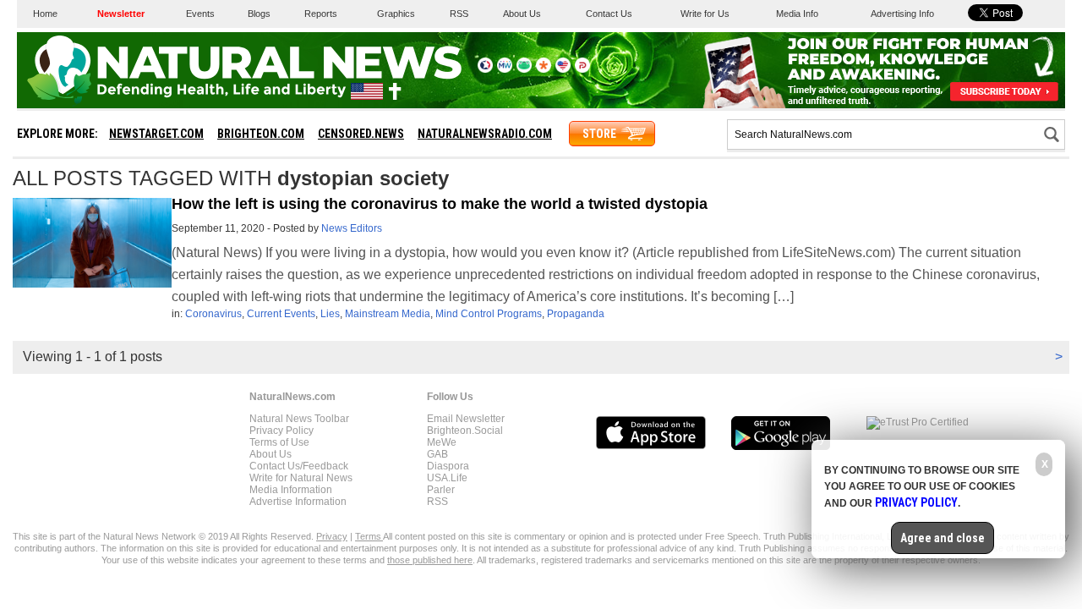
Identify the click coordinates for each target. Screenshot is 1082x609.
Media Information (290, 490)
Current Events (281, 314)
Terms (369, 536)
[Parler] (582, 69)
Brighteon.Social (465, 430)
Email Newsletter (466, 419)
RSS (459, 13)
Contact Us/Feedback (298, 466)
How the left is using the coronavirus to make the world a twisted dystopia (440, 203)
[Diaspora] (543, 69)
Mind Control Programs (488, 314)
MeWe (441, 442)
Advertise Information (298, 502)
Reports (320, 13)
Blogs (259, 13)
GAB (437, 454)
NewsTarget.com (156, 133)
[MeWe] (504, 69)
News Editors (351, 228)
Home (45, 13)
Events (200, 13)
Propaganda (575, 314)
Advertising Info (902, 13)
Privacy (331, 536)
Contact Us (609, 13)
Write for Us (705, 13)
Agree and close (942, 538)
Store (599, 133)
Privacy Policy (281, 430)
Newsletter (121, 13)
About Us (522, 13)
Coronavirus (213, 314)
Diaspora (448, 466)
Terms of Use (279, 442)
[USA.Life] (563, 69)
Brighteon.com (260, 133)
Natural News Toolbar (299, 419)
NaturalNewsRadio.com (485, 133)
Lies (330, 314)
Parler (441, 490)
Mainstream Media (387, 314)
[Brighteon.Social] (485, 69)
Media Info (797, 13)
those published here (430, 560)
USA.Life (447, 478)
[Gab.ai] (524, 69)
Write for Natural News (300, 478)
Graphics (396, 13)
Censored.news (361, 133)
